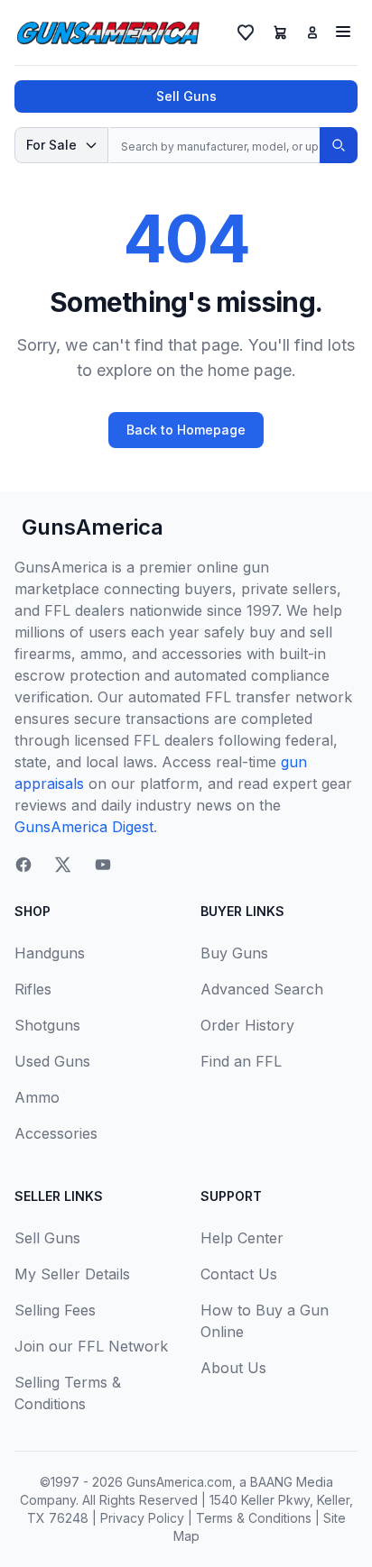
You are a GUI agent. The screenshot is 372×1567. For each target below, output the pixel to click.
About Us (233, 1368)
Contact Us (238, 1274)
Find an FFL (241, 1061)
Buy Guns (234, 953)
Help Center (242, 1238)
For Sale (51, 144)
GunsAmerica (92, 527)
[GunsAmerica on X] (63, 865)
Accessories (56, 1133)
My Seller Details (72, 1274)
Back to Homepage (186, 429)
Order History (247, 1025)
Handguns (49, 953)
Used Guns (52, 1061)
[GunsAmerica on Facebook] (23, 865)
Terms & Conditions (254, 1518)
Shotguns (47, 1025)
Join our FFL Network (91, 1346)
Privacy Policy (142, 1518)
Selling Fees (55, 1310)
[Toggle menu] (343, 31)
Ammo (37, 1097)
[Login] (312, 32)
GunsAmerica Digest (83, 827)
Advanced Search (261, 989)
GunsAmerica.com (179, 1481)
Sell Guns (186, 96)
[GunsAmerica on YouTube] (103, 865)
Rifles (32, 989)
